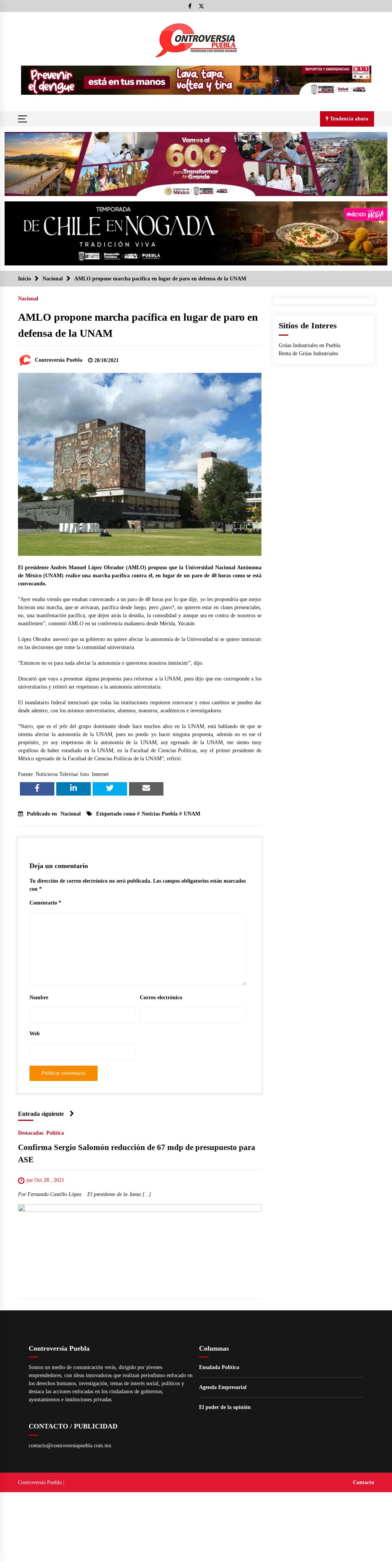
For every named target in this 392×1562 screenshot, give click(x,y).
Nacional (28, 299)
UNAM (192, 814)
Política (55, 1133)
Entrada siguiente (41, 1113)
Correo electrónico (161, 997)
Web (34, 1033)
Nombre (38, 997)
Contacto (363, 1482)
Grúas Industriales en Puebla (309, 345)
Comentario (45, 903)
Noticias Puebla (160, 814)
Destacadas (30, 1133)
